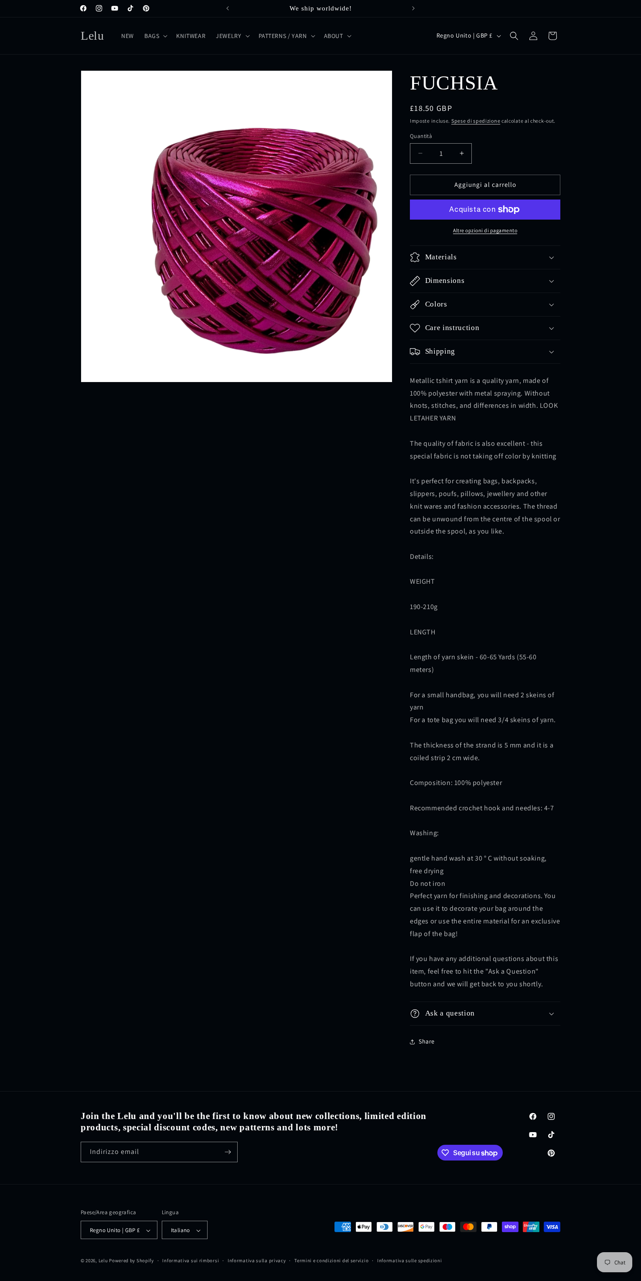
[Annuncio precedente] (227, 8)
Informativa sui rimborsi (190, 1260)
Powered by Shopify (131, 1261)
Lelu (103, 1261)
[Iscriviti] (227, 1152)
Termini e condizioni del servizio (331, 1260)
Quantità (421, 136)
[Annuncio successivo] (413, 8)
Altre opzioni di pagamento (485, 230)
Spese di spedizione (475, 120)
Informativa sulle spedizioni (409, 1260)
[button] (155, 36)
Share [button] (427, 1041)
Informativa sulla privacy (257, 1260)
